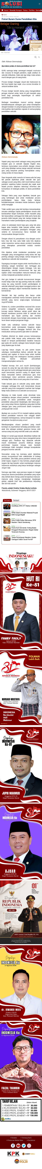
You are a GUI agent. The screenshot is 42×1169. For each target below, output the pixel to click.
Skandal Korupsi (16, 10)
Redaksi (14, 1138)
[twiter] (24, 1145)
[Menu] (39, 4)
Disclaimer (31, 1140)
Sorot (6, 10)
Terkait (16, 500)
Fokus (25, 10)
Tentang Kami (26, 1138)
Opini (5, 14)
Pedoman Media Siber (15, 1140)
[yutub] (18, 1145)
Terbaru (7, 500)
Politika (31, 10)
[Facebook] (13, 1145)
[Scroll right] (41, 10)
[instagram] (29, 1145)
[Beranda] (2, 10)
